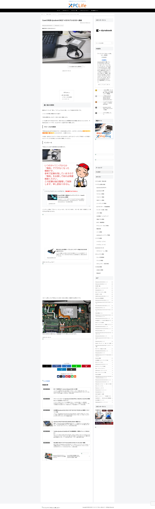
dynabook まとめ (99, 248)
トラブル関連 (98, 238)
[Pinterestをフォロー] (69, 376)
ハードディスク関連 (101, 203)
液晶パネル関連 (100, 219)
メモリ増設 (99, 213)
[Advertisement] (66, 80)
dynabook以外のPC (101, 187)
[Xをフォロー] (61, 376)
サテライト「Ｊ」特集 (102, 251)
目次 (65, 92)
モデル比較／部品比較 (100, 181)
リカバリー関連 (100, 197)
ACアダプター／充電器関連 (103, 206)
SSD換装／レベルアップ (102, 216)
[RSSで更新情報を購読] (75, 376)
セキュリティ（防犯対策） (103, 263)
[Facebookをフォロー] (64, 376)
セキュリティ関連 (99, 254)
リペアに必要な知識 (100, 184)
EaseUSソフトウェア (59, 25)
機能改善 (99, 229)
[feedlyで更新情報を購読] (107, 84)
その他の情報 (98, 267)
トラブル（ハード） (101, 244)
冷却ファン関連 (100, 200)
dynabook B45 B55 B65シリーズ (49, 25)
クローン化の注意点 (67, 97)
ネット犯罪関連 (100, 257)
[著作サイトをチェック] (58, 376)
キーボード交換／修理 (102, 210)
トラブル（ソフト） (101, 241)
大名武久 (104, 60)
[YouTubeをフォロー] (66, 376)
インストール (66, 99)
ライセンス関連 (100, 194)
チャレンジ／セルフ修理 (102, 225)
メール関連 (99, 232)
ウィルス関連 (100, 260)
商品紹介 (99, 273)
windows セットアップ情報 (103, 235)
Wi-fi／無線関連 (100, 222)
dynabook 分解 (100, 191)
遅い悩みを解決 (65, 95)
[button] (71, 369)
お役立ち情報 (100, 270)
